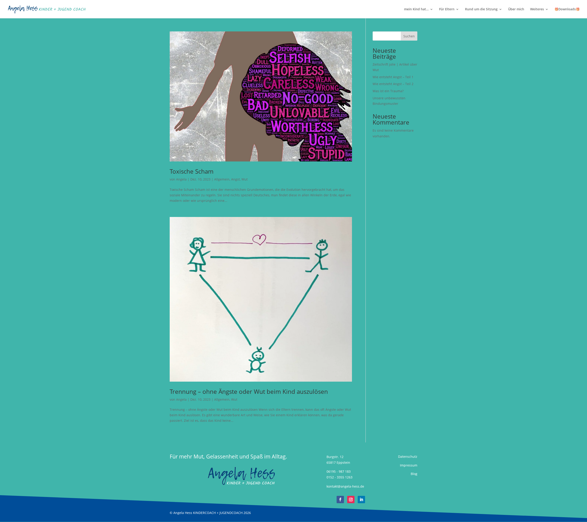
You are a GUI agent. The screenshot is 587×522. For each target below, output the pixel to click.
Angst (235, 179)
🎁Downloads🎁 (567, 9)
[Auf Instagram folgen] (350, 499)
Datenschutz (407, 456)
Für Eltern (446, 9)
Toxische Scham (191, 171)
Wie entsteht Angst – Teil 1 (393, 77)
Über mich (516, 9)
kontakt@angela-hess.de (345, 486)
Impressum (408, 465)
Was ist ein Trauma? (388, 91)
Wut (244, 179)
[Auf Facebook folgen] (340, 499)
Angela (181, 179)
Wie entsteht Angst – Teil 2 (393, 84)
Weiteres (537, 9)
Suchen (409, 36)
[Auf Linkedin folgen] (361, 499)
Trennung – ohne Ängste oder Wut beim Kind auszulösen (249, 391)
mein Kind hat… (416, 9)
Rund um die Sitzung (481, 9)
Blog (414, 474)
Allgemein (222, 179)
